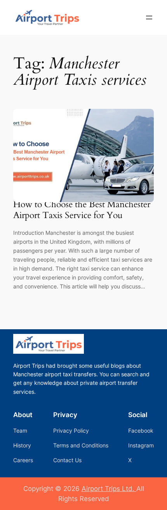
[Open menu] (149, 17)
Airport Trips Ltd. (109, 489)
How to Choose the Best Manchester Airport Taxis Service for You (81, 209)
